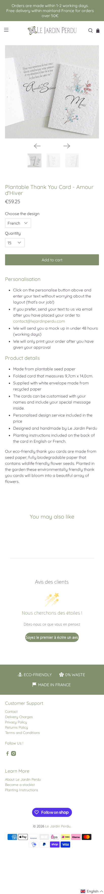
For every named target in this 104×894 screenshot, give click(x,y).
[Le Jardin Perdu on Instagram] (13, 755)
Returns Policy (16, 727)
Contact (11, 711)
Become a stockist (20, 784)
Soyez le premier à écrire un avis (52, 637)
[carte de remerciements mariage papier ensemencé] (52, 91)
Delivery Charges (19, 717)
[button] (92, 891)
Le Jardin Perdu (57, 826)
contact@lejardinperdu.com (39, 321)
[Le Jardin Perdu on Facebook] (7, 755)
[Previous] (37, 146)
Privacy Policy (16, 722)
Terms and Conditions (22, 732)
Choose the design (22, 213)
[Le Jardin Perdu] (52, 30)
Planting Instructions (21, 790)
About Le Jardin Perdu (23, 779)
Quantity (13, 233)
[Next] (67, 146)
